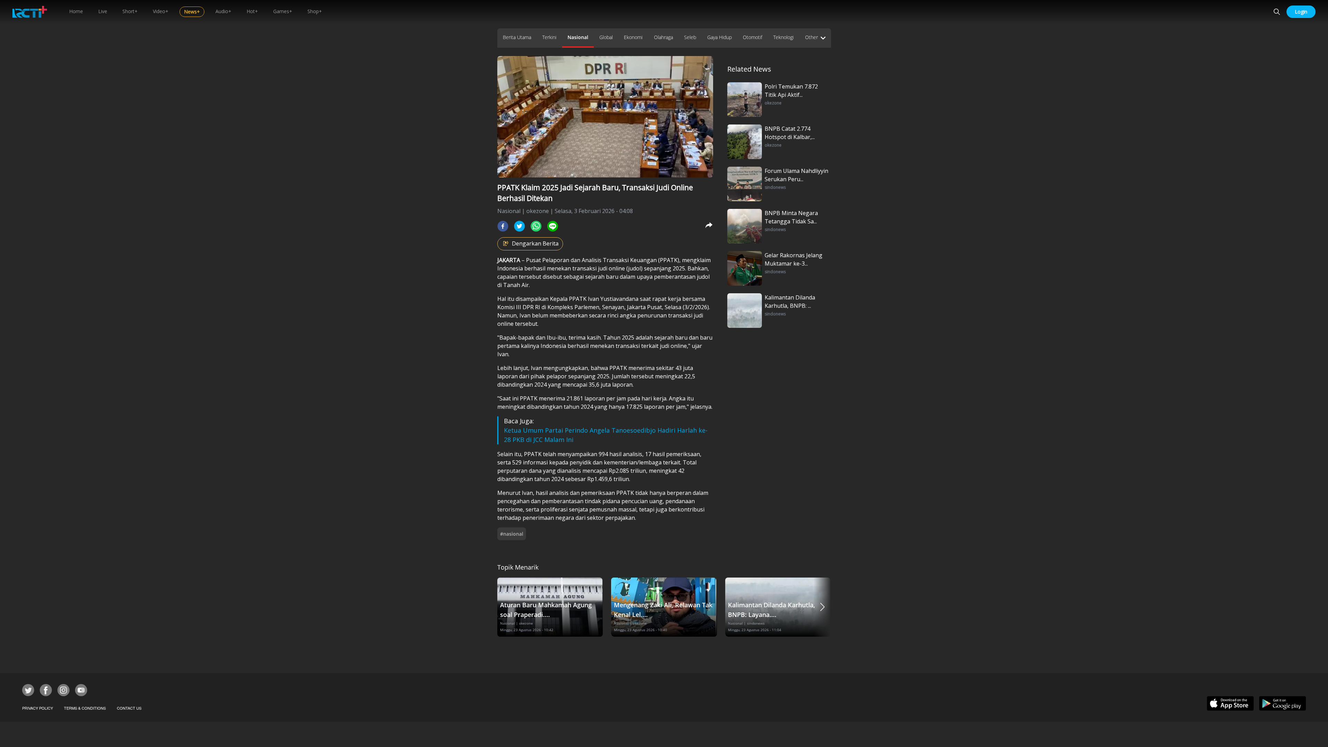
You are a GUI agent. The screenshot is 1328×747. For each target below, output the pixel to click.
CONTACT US (129, 708)
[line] (552, 226)
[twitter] (519, 226)
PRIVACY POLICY (37, 708)
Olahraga (663, 37)
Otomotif (752, 37)
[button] (822, 607)
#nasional (511, 534)
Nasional (578, 37)
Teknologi (783, 37)
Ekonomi (633, 37)
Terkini (549, 37)
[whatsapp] (536, 226)
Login (1301, 11)
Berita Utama (517, 37)
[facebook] (502, 226)
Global (606, 37)
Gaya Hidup (719, 37)
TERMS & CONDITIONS (85, 708)
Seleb (690, 37)
